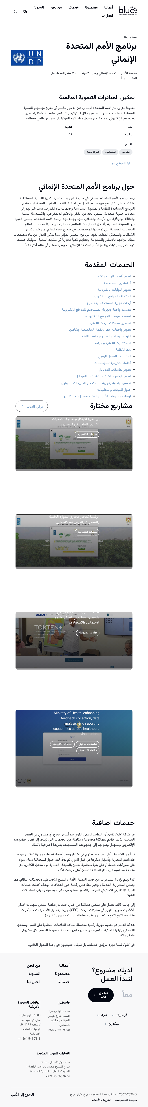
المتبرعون (110, 152)
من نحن (56, 7)
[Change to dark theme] (15, 12)
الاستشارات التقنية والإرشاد (112, 343)
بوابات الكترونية (88, 633)
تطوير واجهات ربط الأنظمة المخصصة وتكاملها (100, 329)
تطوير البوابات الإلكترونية (114, 290)
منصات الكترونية (87, 434)
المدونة (39, 7)
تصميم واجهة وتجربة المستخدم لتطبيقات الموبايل (96, 383)
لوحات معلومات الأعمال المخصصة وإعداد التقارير (97, 396)
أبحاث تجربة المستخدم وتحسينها (108, 303)
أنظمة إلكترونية (88, 751)
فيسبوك (121, 1015)
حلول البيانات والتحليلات (114, 390)
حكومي (126, 152)
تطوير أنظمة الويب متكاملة (113, 276)
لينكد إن (113, 1024)
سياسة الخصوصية (125, 1100)
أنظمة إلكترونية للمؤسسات (112, 363)
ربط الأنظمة (123, 350)
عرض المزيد (34, 407)
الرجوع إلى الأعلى (22, 1094)
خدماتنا (73, 7)
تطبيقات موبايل (88, 744)
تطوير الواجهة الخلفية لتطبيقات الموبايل (103, 376)
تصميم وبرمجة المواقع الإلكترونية (108, 316)
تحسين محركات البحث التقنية (110, 323)
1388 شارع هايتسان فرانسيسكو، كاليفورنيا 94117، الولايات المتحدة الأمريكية (29, 1024)
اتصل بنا (107, 15)
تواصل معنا (103, 995)
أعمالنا (108, 7)
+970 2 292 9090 (58, 1030)
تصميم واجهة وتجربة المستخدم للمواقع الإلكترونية (96, 309)
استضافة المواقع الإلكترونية (112, 296)
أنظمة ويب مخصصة (117, 283)
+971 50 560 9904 (58, 1076)
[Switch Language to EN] (25, 12)
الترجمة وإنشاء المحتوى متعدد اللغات (105, 336)
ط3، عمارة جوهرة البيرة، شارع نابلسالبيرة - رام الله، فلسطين (58, 1018)
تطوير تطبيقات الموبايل (115, 369)
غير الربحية (93, 152)
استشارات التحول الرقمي (114, 356)
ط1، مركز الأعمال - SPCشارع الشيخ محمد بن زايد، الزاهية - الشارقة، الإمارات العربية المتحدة (48, 1067)
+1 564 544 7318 (29, 1039)
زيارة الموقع (124, 163)
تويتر (104, 1015)
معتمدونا (91, 7)
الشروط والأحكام (101, 1100)
